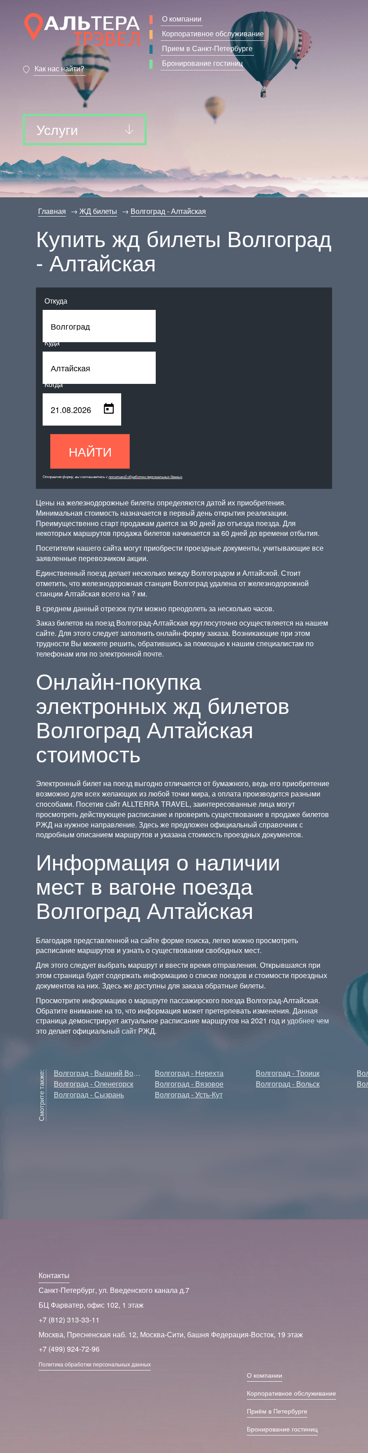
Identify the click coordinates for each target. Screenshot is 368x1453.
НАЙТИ (90, 451)
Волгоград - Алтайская (168, 211)
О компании (182, 18)
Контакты (54, 1275)
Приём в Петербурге (277, 1410)
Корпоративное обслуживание (213, 33)
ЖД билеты (98, 211)
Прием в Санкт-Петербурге (207, 48)
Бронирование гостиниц (202, 63)
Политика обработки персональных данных (95, 1364)
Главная (52, 211)
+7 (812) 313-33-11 (69, 1319)
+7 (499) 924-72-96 (69, 1349)
